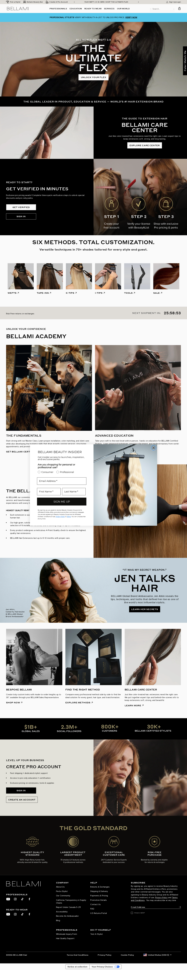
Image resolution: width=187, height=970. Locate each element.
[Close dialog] (153, 447)
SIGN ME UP (62, 501)
